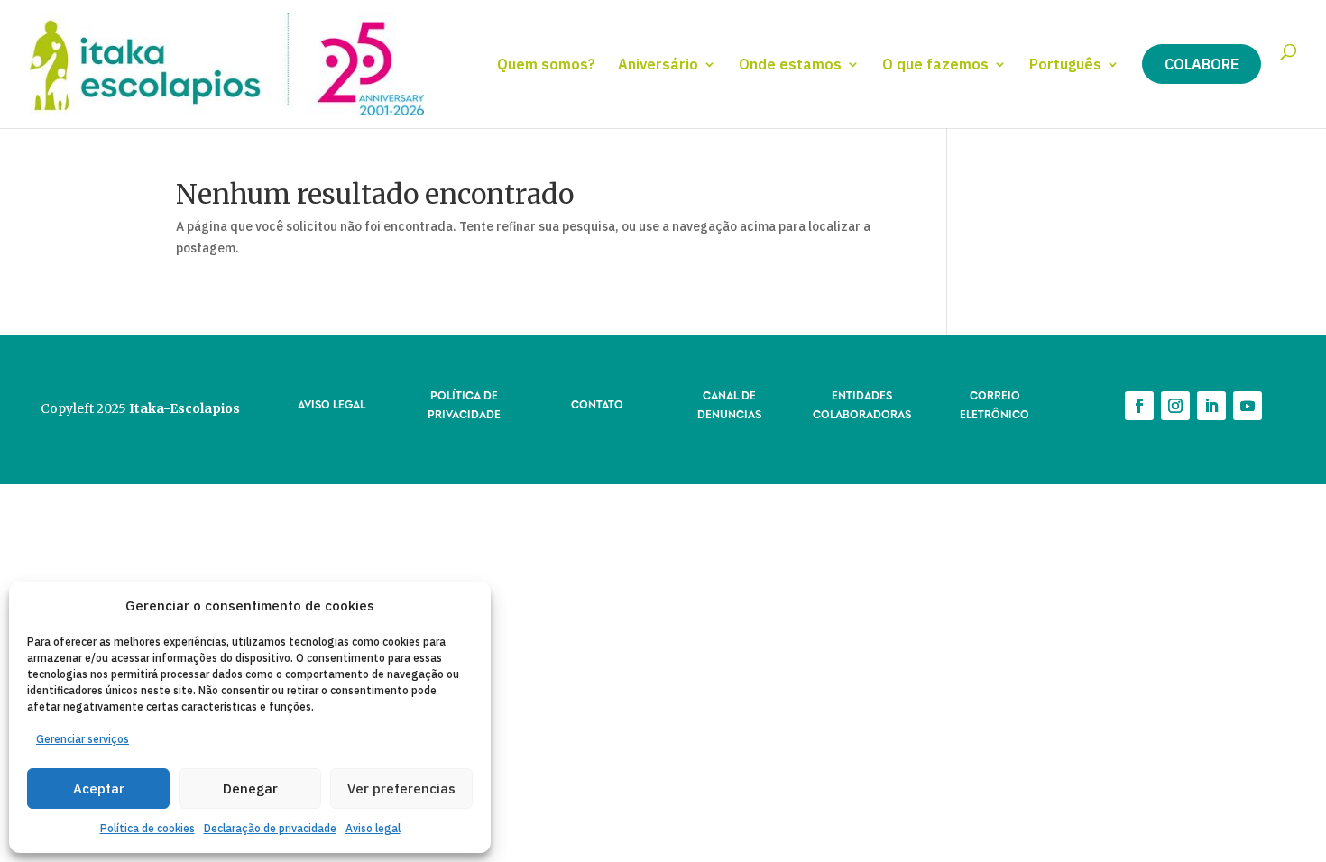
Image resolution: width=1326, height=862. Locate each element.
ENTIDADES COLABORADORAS (862, 403)
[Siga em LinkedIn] (1211, 405)
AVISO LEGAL (331, 403)
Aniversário (658, 65)
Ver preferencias (401, 788)
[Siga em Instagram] (1175, 405)
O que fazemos (935, 65)
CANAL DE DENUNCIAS (729, 403)
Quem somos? (546, 65)
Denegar (250, 788)
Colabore (1202, 64)
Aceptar (98, 788)
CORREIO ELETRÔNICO (994, 403)
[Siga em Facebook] (1139, 405)
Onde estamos (790, 65)
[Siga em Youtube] (1247, 405)
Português (1065, 65)
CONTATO (597, 403)
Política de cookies (147, 828)
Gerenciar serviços (82, 739)
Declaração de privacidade (270, 828)
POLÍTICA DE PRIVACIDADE (464, 403)
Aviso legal (373, 828)
